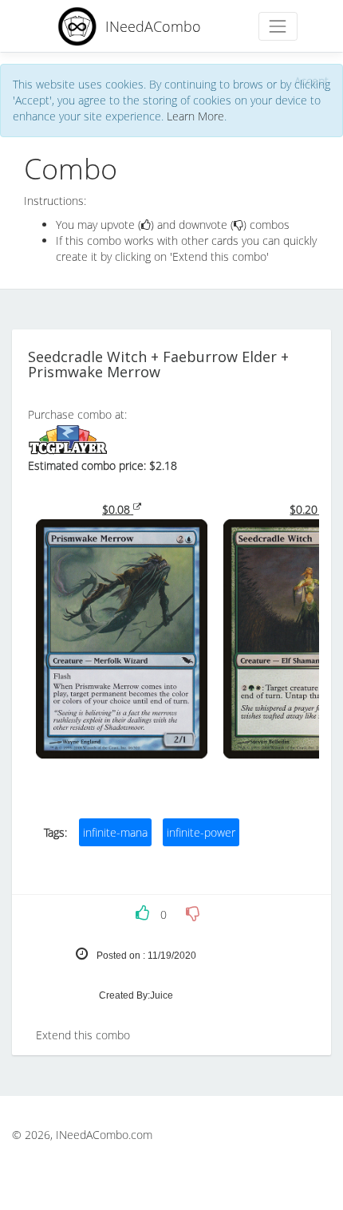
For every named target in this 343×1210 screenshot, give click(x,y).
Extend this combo (83, 1034)
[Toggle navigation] (278, 26)
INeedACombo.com (104, 1134)
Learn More (195, 116)
